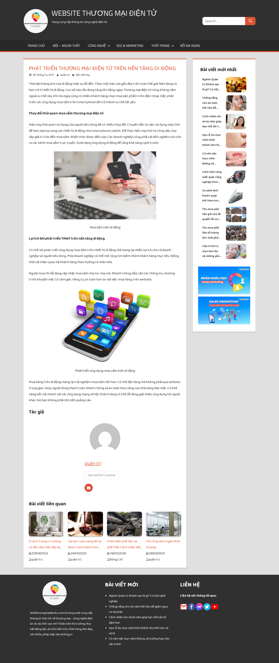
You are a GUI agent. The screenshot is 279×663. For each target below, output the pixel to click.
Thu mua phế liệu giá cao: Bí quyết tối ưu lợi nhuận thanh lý (211, 214)
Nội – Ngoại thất (66, 45)
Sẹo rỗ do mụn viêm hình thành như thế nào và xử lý (211, 140)
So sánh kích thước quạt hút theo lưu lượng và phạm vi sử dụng (211, 195)
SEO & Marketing (129, 45)
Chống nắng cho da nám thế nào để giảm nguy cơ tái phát (210, 103)
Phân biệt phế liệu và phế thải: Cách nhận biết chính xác (124, 547)
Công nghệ (97, 45)
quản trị (65, 75)
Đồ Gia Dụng (190, 45)
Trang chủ (36, 45)
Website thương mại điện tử (104, 13)
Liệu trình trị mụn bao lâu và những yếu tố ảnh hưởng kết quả (211, 251)
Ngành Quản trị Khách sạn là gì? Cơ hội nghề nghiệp (210, 84)
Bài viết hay (83, 75)
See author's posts (101, 475)
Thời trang (160, 45)
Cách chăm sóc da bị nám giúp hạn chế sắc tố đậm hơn (211, 121)
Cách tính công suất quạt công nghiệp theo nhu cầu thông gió (212, 177)
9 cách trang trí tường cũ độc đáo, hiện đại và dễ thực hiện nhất (45, 547)
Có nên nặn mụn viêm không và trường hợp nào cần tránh (211, 158)
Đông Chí (116, 559)
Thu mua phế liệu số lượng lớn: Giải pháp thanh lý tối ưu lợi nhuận (211, 232)
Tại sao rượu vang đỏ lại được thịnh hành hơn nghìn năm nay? (84, 547)
